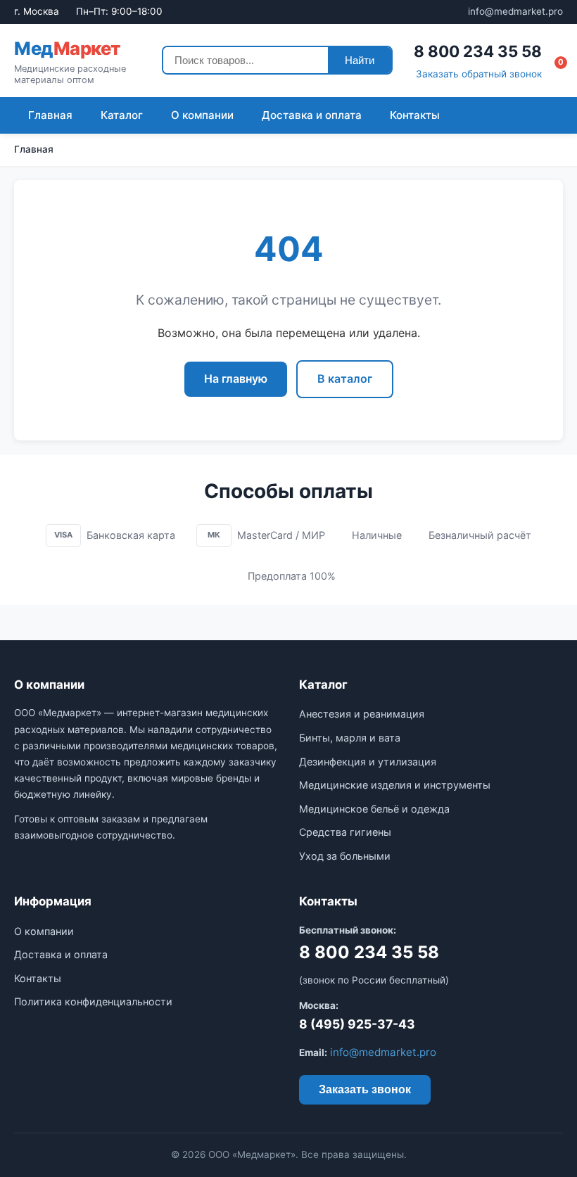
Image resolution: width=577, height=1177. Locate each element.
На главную (235, 378)
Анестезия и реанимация (361, 714)
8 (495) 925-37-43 (357, 1024)
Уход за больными (345, 856)
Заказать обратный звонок (479, 73)
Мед (67, 48)
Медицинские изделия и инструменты (394, 785)
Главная (50, 115)
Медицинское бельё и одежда (374, 809)
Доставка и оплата (312, 115)
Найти (359, 60)
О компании (202, 115)
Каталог (122, 115)
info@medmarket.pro (515, 11)
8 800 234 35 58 (478, 51)
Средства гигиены (345, 832)
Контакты (415, 115)
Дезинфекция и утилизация (367, 762)
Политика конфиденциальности (93, 1001)
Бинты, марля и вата (349, 738)
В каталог (344, 378)
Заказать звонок (365, 1089)
